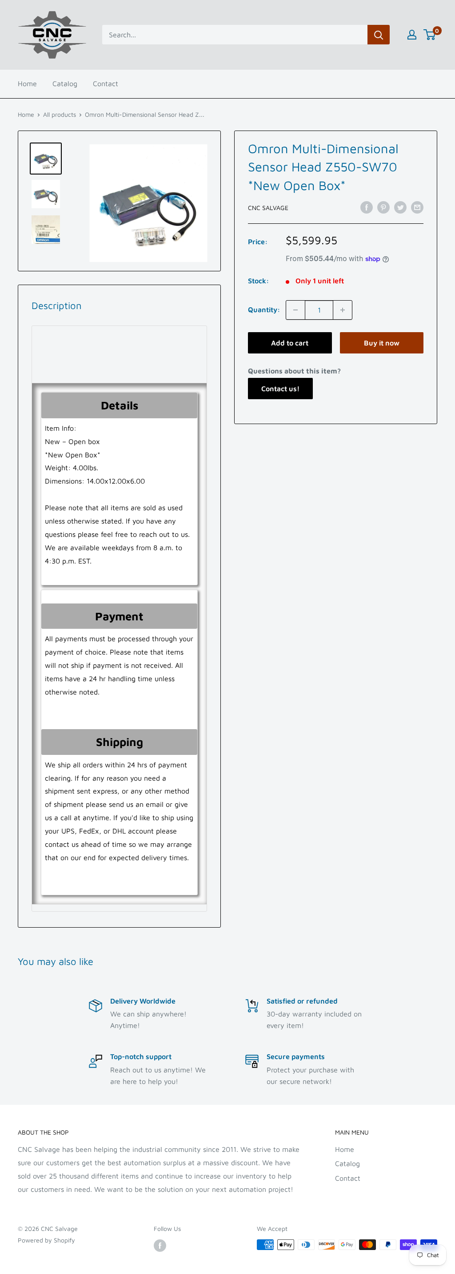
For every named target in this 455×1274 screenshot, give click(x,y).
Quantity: (264, 310)
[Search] (378, 34)
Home (27, 83)
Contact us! (280, 389)
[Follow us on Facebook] (160, 1245)
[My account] (411, 35)
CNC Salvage (268, 207)
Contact (105, 83)
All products (59, 114)
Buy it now (381, 343)
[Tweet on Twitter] (400, 207)
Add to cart (289, 343)
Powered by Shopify (46, 1240)
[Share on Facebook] (366, 207)
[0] (429, 34)
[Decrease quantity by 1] (295, 310)
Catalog (64, 83)
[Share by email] (417, 207)
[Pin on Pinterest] (383, 207)
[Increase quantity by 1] (342, 310)
